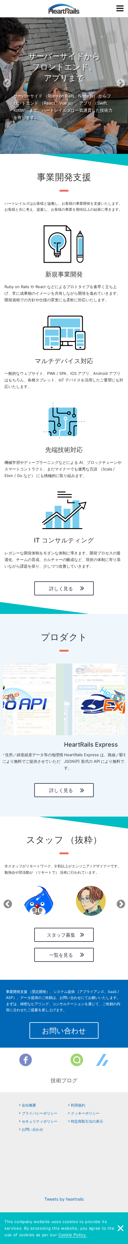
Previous (7, 902)
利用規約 (78, 1105)
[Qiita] (77, 1060)
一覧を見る (61, 955)
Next (120, 902)
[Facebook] (25, 1060)
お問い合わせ (64, 1030)
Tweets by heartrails (64, 1199)
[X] (51, 1060)
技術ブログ (64, 1080)
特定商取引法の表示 (87, 1121)
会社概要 (29, 1105)
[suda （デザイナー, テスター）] (91, 901)
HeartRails (64, 9)
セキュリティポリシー (39, 1121)
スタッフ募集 (61, 935)
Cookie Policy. (72, 1234)
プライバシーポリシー (39, 1113)
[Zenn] (102, 1060)
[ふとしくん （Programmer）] (39, 901)
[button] (9, 85)
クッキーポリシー (85, 1113)
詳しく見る (61, 589)
